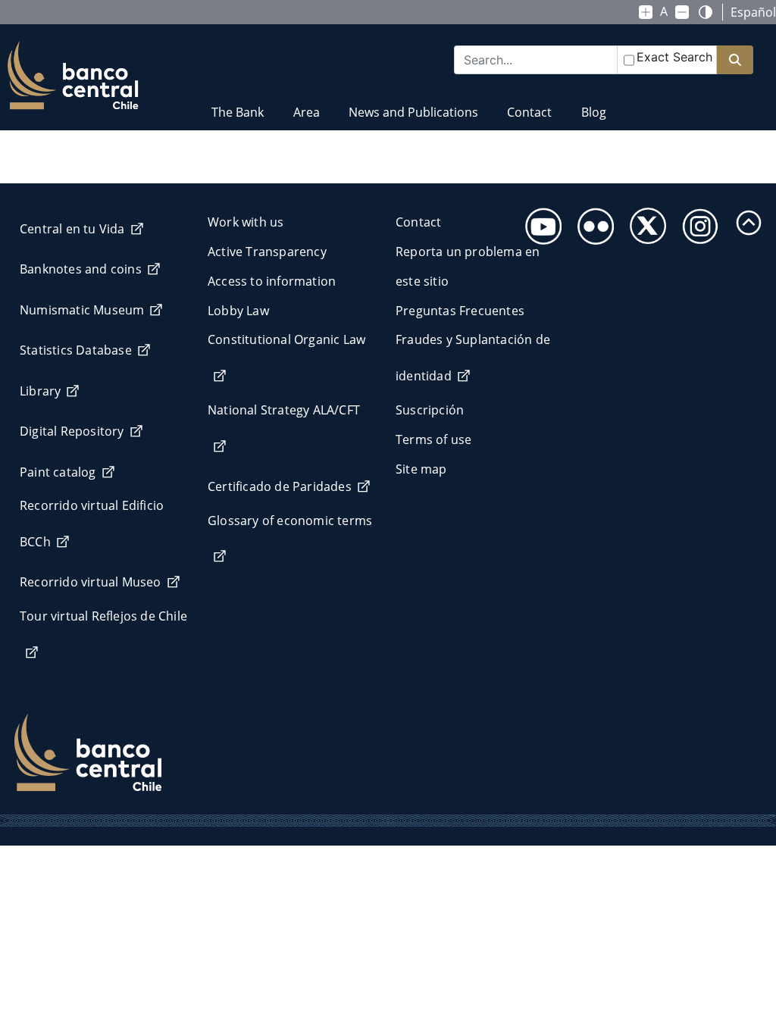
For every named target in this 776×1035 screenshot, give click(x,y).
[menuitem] (237, 103)
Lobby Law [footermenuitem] (238, 310)
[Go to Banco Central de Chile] (73, 76)
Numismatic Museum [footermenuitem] (82, 310)
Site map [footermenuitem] (421, 469)
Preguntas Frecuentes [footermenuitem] (460, 310)
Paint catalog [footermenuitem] (58, 472)
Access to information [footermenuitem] (272, 281)
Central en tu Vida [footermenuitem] (72, 228)
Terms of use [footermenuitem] (433, 439)
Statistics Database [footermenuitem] (76, 350)
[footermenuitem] (539, 222)
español (753, 12)
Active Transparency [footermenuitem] (267, 251)
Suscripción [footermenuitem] (430, 410)
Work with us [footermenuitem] (245, 222)
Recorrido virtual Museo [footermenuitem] (90, 582)
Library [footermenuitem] (40, 391)
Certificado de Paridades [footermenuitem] (280, 486)
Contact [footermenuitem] (418, 222)
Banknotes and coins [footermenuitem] (81, 269)
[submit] (735, 60)
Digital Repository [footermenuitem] (72, 431)
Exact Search (674, 56)
